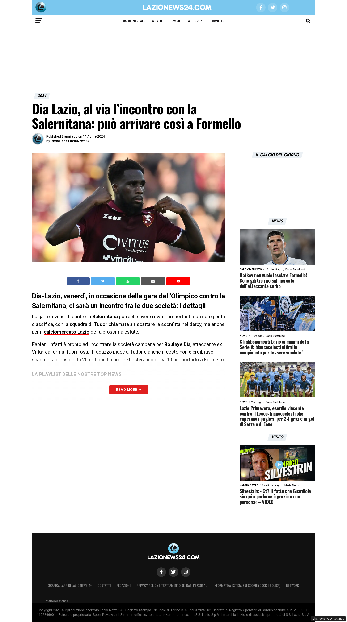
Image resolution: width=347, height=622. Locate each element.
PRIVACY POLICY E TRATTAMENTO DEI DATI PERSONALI (172, 585)
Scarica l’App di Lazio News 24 (70, 585)
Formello (217, 20)
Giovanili (175, 20)
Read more (126, 389)
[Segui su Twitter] (173, 572)
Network (292, 585)
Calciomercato (134, 20)
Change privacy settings (328, 618)
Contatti (104, 585)
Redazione (124, 585)
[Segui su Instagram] (185, 572)
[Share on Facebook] (79, 281)
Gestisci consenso (56, 600)
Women (157, 20)
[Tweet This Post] (103, 281)
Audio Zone (196, 20)
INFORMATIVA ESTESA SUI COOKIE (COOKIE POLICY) (246, 585)
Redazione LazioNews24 (70, 141)
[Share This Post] (128, 281)
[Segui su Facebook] (161, 572)
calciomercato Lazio (66, 332)
